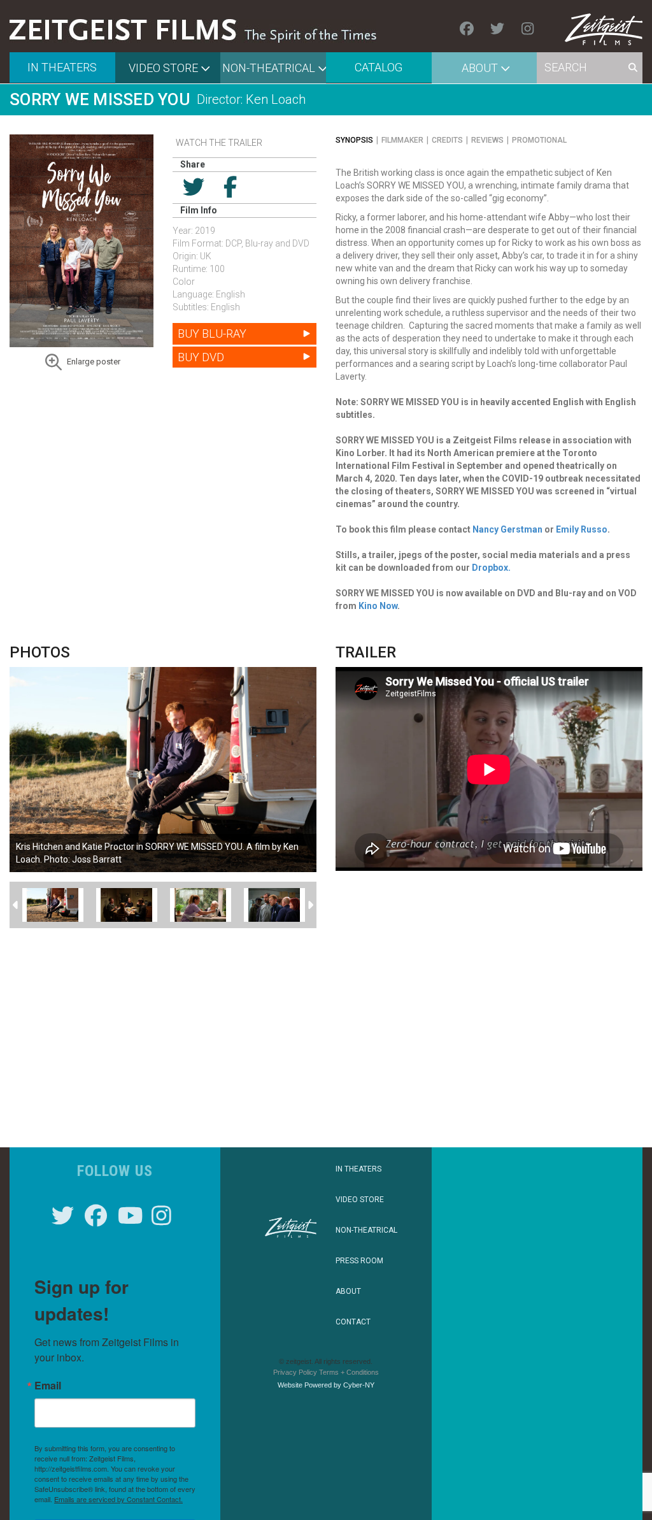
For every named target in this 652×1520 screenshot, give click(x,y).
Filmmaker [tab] (402, 140)
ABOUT (348, 1291)
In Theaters (62, 67)
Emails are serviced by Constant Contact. (118, 1499)
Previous (16, 905)
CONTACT (353, 1321)
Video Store (163, 68)
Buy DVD (201, 357)
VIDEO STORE (360, 1199)
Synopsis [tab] (354, 140)
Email (47, 1385)
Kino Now (377, 606)
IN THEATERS (358, 1169)
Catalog (378, 67)
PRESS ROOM (359, 1260)
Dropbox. (491, 568)
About (480, 68)
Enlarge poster (93, 361)
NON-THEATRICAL (366, 1230)
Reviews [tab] (487, 140)
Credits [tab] (447, 140)
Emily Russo (581, 529)
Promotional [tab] (539, 140)
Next (310, 905)
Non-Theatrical (268, 68)
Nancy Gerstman (507, 529)
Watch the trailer (219, 143)
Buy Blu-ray (212, 333)
